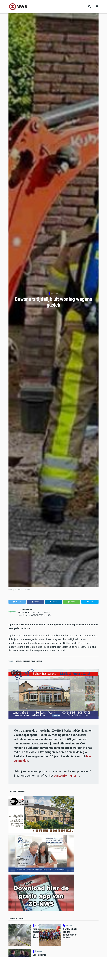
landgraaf (37, 661)
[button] (17, 602)
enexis (27, 661)
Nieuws (54, 293)
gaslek (19, 661)
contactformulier (65, 775)
